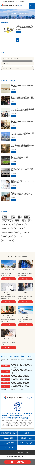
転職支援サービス (26, 438)
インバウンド (25, 232)
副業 (29, 221)
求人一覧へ (8, 279)
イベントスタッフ (7, 240)
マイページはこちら (26, 443)
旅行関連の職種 (7, 232)
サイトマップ (9, 448)
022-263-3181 (21, 375)
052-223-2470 (21, 379)
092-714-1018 (21, 386)
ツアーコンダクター (8, 225)
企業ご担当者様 (9, 438)
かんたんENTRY (9, 443)
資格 (23, 221)
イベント (18, 236)
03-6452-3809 (21, 364)
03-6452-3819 (21, 370)
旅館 (10, 236)
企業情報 (26, 433)
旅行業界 (4, 217)
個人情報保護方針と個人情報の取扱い (9, 433)
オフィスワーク (7, 221)
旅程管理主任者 (7, 229)
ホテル (4, 236)
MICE (16, 232)
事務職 (17, 221)
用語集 (13, 217)
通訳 (19, 217)
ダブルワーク (21, 225)
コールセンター (19, 229)
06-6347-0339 (21, 382)
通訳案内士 (27, 217)
